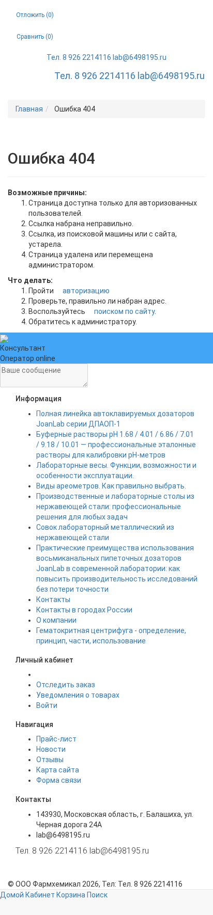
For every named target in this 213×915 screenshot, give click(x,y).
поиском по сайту (124, 311)
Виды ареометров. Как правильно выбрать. (111, 486)
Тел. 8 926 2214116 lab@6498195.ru (106, 57)
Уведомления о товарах (77, 695)
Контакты (53, 599)
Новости (51, 749)
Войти (46, 705)
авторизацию (85, 291)
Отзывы (50, 759)
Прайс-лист (56, 739)
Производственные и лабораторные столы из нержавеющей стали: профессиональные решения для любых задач (115, 506)
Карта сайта (57, 770)
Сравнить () (35, 36)
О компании (56, 620)
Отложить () (35, 15)
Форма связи (58, 780)
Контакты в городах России (84, 610)
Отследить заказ (65, 685)
